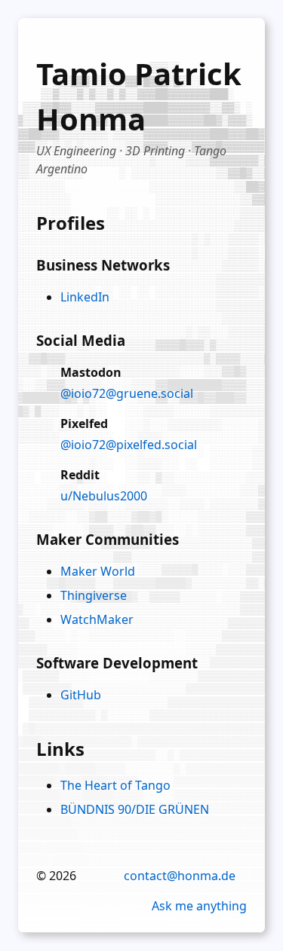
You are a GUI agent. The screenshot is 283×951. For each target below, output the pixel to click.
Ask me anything (199, 905)
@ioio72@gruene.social (126, 393)
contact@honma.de (179, 875)
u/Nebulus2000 (103, 496)
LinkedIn (84, 297)
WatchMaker (97, 619)
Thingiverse (93, 595)
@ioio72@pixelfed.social (128, 444)
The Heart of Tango (115, 785)
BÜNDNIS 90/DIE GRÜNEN (134, 809)
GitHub (80, 694)
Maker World (97, 571)
